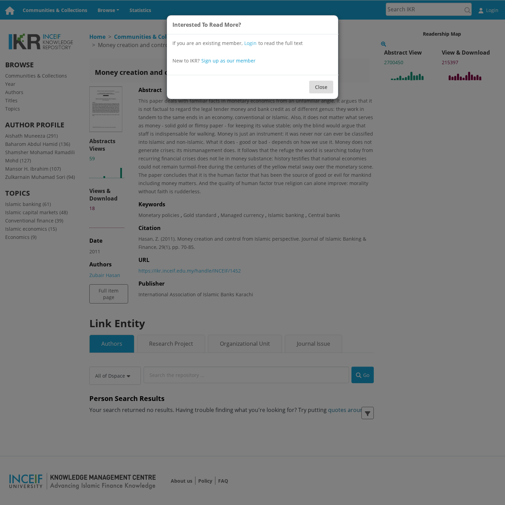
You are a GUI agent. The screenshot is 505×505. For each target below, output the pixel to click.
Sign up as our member (228, 60)
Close (321, 87)
